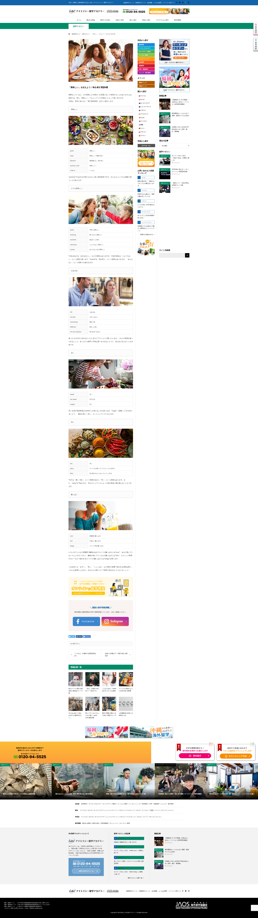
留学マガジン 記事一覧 (135, 878)
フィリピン (143, 121)
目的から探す (120, 20)
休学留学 (141, 62)
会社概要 (149, 3)
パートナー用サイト (169, 3)
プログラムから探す (162, 20)
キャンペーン (114, 823)
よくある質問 (157, 3)
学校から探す (146, 20)
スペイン (143, 135)
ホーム (79, 20)
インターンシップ (144, 59)
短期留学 (141, 66)
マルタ (142, 117)
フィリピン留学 (143, 55)
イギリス (143, 110)
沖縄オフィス (143, 86)
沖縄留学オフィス (140, 3)
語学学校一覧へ (146, 146)
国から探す (133, 20)
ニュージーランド (145, 106)
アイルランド (144, 114)
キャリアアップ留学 (145, 51)
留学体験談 (177, 20)
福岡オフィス (143, 82)
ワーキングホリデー (145, 48)
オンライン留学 (125, 823)
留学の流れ (95, 823)
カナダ (142, 99)
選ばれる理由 (90, 20)
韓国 (141, 125)
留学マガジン (78, 26)
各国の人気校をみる (146, 234)
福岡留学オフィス (128, 3)
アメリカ (143, 96)
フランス (143, 132)
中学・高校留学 (143, 69)
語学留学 (141, 45)
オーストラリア (145, 103)
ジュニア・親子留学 (145, 73)
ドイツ (142, 128)
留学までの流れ (105, 20)
